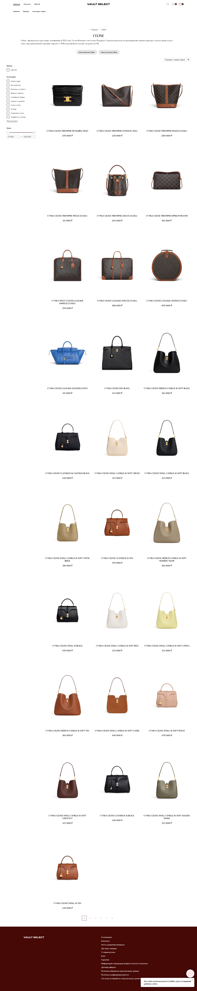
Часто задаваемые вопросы (112, 945)
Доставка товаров (109, 948)
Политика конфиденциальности (115, 975)
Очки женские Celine (87, 52)
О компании (106, 937)
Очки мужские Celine (109, 52)
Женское (16, 4)
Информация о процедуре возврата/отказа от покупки (124, 963)
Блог (103, 956)
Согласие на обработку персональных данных (121, 978)
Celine (103, 29)
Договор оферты (108, 967)
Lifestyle (37, 4)
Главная (94, 29)
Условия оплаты (108, 952)
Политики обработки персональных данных (120, 971)
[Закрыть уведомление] (192, 980)
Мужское (27, 4)
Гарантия (105, 960)
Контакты (105, 941)
